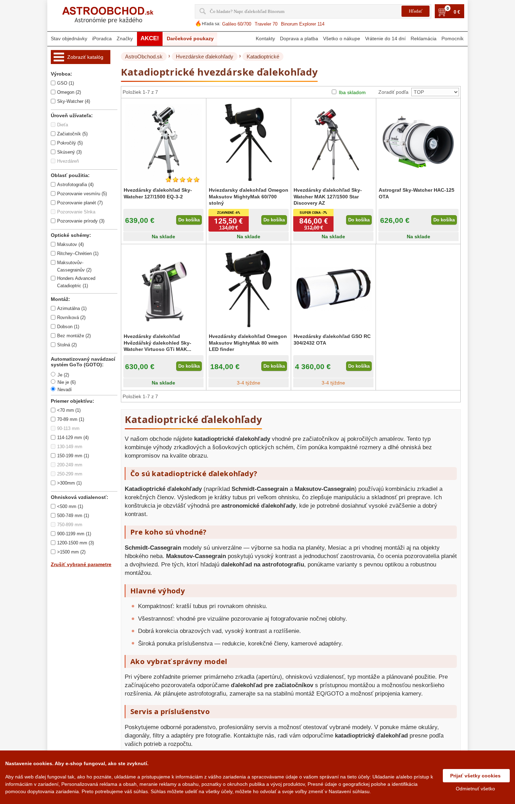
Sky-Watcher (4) (73, 101)
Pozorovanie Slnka (76, 211)
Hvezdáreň (68, 161)
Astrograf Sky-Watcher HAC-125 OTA (416, 193)
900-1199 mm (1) (74, 533)
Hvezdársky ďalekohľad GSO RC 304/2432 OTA (332, 339)
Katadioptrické (263, 56)
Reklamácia (424, 38)
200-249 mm (69, 464)
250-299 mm (69, 474)
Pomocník (452, 38)
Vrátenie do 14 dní (385, 38)
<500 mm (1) (70, 506)
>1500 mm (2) (71, 552)
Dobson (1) (68, 326)
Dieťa (62, 124)
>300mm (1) (69, 483)
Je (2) (63, 375)
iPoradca (102, 38)
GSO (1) (65, 83)
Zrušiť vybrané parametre (81, 564)
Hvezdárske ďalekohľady (204, 56)
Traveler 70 (266, 24)
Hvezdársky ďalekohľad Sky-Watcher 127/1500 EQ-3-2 (158, 193)
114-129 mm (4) (73, 437)
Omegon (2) (69, 92)
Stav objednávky (69, 38)
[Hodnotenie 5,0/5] (182, 179)
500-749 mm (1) (73, 515)
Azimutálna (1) (72, 308)
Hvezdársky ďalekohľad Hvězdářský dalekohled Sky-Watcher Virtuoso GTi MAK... (157, 342)
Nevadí (64, 389)
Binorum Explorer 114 (302, 24)
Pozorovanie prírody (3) (80, 221)
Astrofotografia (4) (75, 184)
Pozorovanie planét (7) (80, 202)
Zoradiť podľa (393, 92)
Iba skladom (352, 92)
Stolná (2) (67, 344)
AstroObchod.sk (144, 56)
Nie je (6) (66, 382)
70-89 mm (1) (70, 419)
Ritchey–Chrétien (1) (77, 253)
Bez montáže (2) (74, 335)
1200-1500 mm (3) (75, 542)
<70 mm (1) (69, 410)
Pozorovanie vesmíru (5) (82, 193)
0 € (457, 12)
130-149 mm (69, 446)
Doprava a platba (299, 38)
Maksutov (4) (70, 244)
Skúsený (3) (69, 152)
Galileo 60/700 (236, 24)
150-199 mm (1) (73, 455)
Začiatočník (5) (72, 133)
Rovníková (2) (71, 317)
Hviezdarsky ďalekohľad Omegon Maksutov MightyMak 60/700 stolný (248, 196)
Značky (125, 38)
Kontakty (265, 38)
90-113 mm (68, 428)
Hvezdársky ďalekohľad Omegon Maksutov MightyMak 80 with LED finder (248, 342)
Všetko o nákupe (341, 38)
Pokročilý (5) (70, 143)
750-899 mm (69, 524)
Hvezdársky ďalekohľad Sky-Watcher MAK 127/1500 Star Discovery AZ (328, 196)
